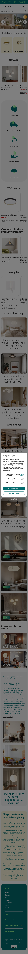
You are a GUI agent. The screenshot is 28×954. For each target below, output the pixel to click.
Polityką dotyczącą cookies (16, 463)
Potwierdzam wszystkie (14, 488)
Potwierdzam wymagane (14, 493)
